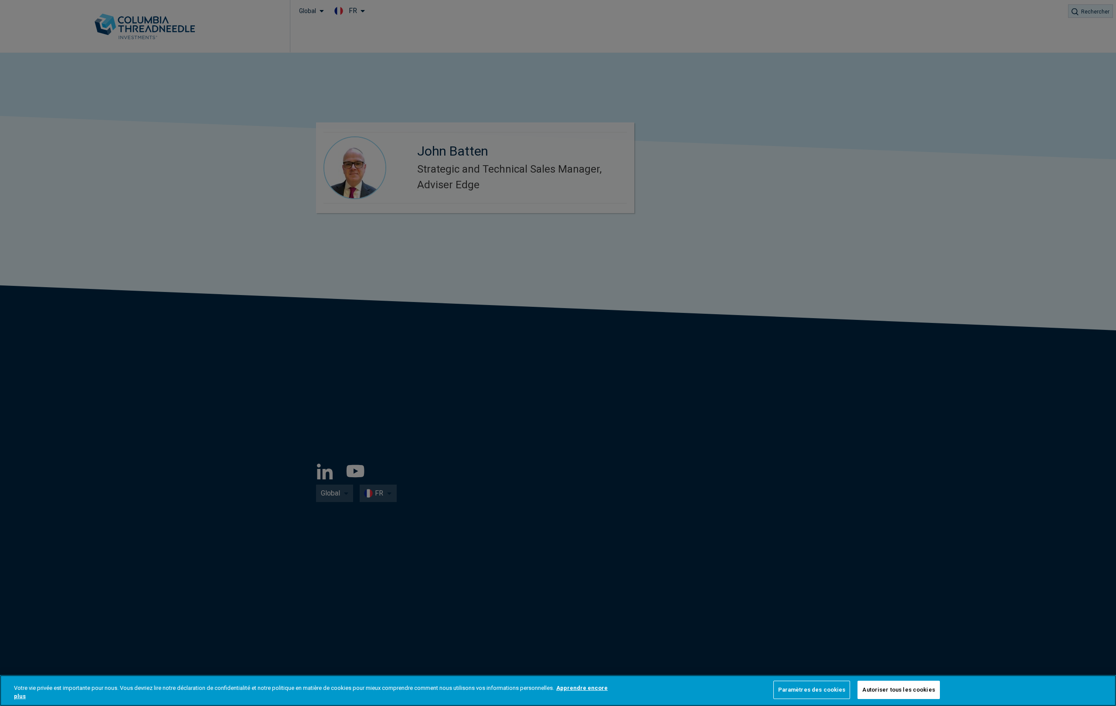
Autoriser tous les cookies (898, 689)
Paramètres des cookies (812, 689)
